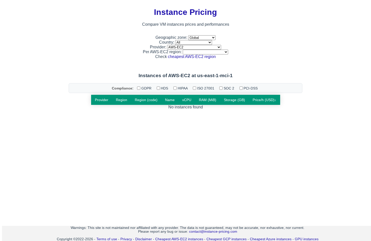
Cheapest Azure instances (271, 239)
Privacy (126, 239)
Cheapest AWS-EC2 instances (179, 239)
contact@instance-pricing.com (213, 231)
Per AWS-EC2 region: (163, 52)
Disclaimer (143, 239)
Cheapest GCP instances (226, 239)
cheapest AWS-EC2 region (192, 56)
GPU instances (307, 239)
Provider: (158, 47)
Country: (167, 42)
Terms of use (106, 239)
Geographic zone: (171, 37)
